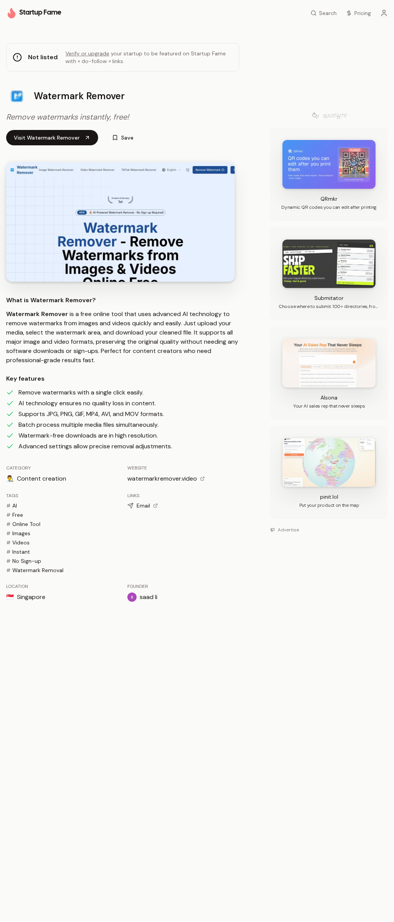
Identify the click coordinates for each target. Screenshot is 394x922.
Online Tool (23, 524)
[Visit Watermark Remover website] (120, 222)
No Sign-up (23, 561)
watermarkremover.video (162, 478)
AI (11, 505)
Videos (18, 542)
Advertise (288, 530)
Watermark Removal (34, 570)
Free (14, 514)
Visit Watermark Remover (47, 137)
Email (143, 505)
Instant (18, 551)
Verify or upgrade (87, 53)
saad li (148, 597)
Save (127, 137)
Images (18, 533)
